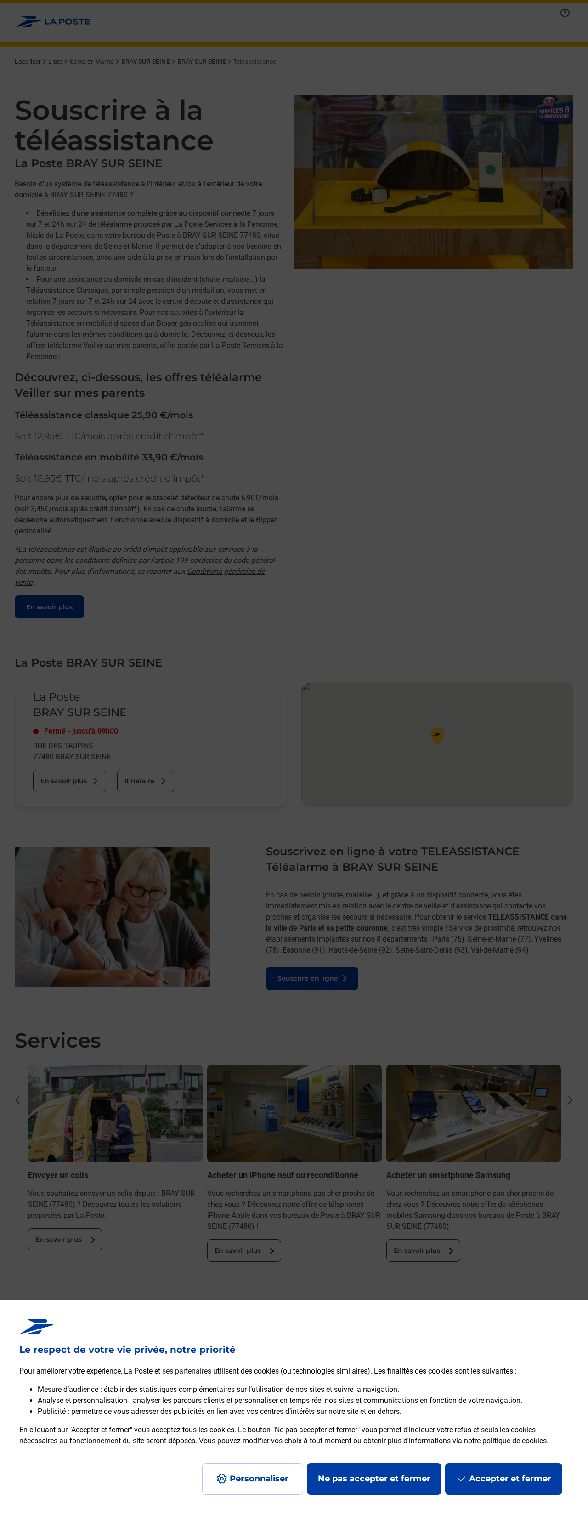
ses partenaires (186, 1371)
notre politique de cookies (505, 1440)
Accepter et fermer (510, 1479)
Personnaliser (259, 1479)
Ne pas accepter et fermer (374, 1479)
